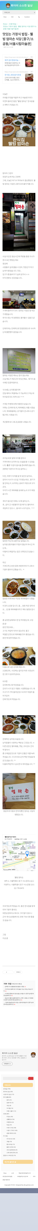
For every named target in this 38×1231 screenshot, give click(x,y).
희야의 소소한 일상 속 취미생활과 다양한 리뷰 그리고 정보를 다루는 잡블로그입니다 (14, 1057)
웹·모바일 (11, 1144)
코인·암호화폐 (12, 1150)
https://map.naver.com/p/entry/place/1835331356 (17, 57)
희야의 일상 (8, 1091)
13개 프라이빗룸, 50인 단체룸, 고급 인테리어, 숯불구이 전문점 (12, 78)
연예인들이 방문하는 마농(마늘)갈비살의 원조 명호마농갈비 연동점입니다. (13, 64)
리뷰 (12, 17)
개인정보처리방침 (7, 1176)
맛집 (9, 984)
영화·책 (10, 1103)
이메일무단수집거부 (22, 1176)
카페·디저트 (11, 1128)
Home (5, 17)
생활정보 (10, 1119)
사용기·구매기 (12, 1130)
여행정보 (10, 1122)
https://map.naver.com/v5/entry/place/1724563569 (17, 72)
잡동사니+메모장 (9, 1155)
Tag (19, 17)
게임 (9, 1105)
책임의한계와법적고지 (25, 1173)
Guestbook (27, 17)
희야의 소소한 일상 (22, 5)
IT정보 (10, 1116)
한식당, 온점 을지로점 (13, 75)
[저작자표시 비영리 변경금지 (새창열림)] (25, 972)
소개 (12, 1173)
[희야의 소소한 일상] (8, 5)
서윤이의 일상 (8, 1094)
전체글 (6, 1089)
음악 (9, 1100)
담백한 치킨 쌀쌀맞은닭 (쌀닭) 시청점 (14, 986)
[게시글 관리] (11, 972)
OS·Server (11, 1139)
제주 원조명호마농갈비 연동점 (12, 60)
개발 (9, 1141)
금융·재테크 (11, 1133)
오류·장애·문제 (12, 1152)
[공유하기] (8, 972)
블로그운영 (11, 1147)
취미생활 (7, 1097)
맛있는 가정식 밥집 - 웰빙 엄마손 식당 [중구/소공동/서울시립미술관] (18, 39)
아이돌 (10, 1108)
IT (5, 1136)
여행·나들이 (11, 1111)
